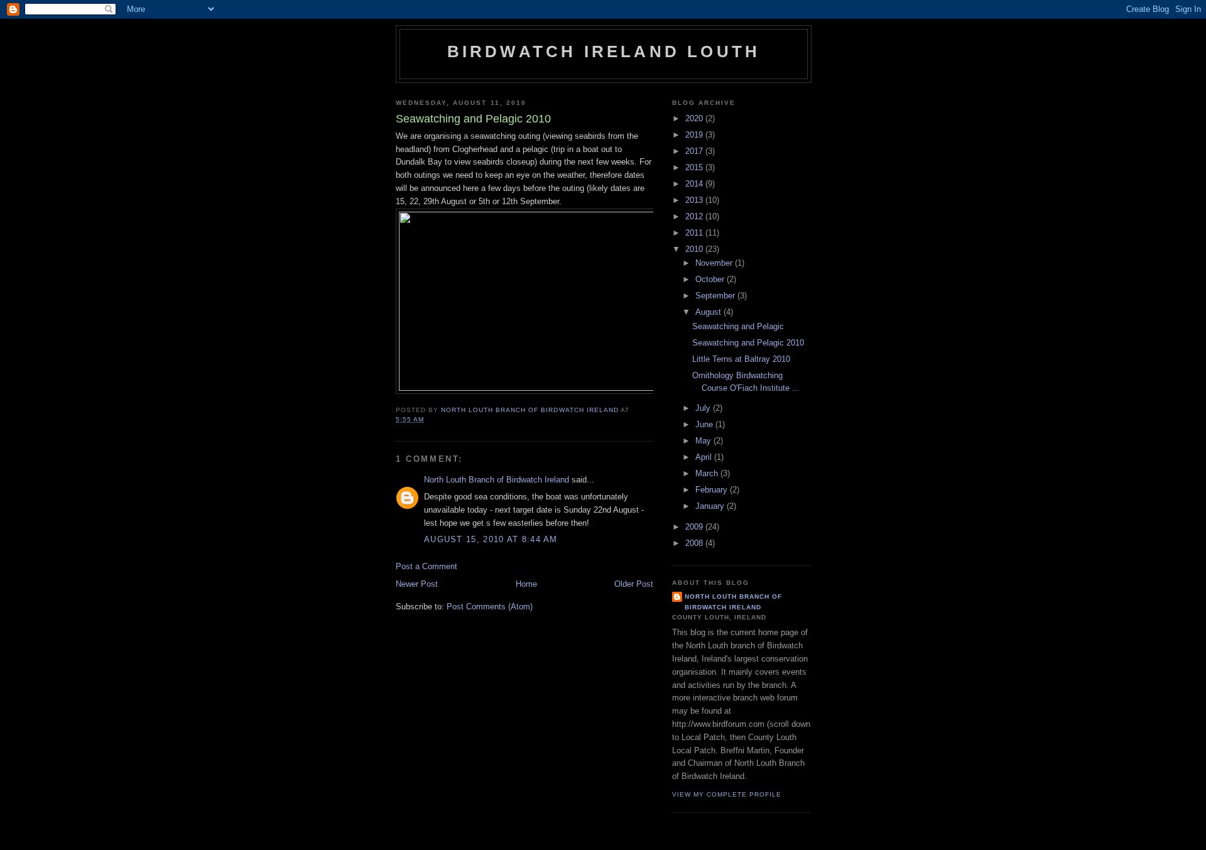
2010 (695, 249)
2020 (695, 118)
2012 (695, 216)
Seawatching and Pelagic (738, 326)
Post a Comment (426, 566)
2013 (695, 200)
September (716, 295)
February (712, 489)
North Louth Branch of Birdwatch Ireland (496, 479)
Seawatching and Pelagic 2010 (748, 342)
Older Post (633, 584)
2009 (695, 526)
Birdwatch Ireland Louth (604, 51)
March (707, 473)
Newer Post (417, 584)
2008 (695, 543)
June (705, 424)
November (715, 263)
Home (526, 584)
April (704, 457)
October (711, 279)
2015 (695, 167)
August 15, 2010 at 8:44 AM (491, 539)
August (709, 312)
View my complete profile (726, 794)
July (704, 408)
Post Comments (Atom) (490, 606)
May (704, 440)
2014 (695, 183)
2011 (695, 232)
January (711, 506)
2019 (695, 134)
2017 (695, 151)
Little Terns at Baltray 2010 (741, 359)
